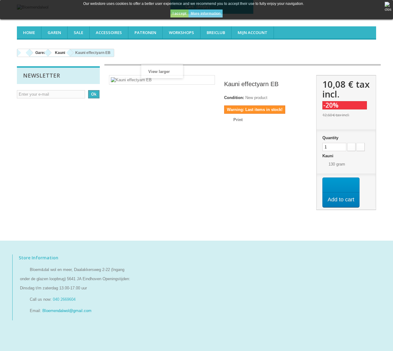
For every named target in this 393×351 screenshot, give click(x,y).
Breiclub (216, 32)
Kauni (328, 156)
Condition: (234, 97)
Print (238, 119)
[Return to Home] (23, 53)
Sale (78, 32)
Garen (54, 32)
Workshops (181, 32)
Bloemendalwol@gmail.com (66, 310)
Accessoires (109, 32)
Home (29, 32)
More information (205, 13)
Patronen (145, 32)
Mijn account (252, 32)
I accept (179, 13)
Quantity (330, 137)
